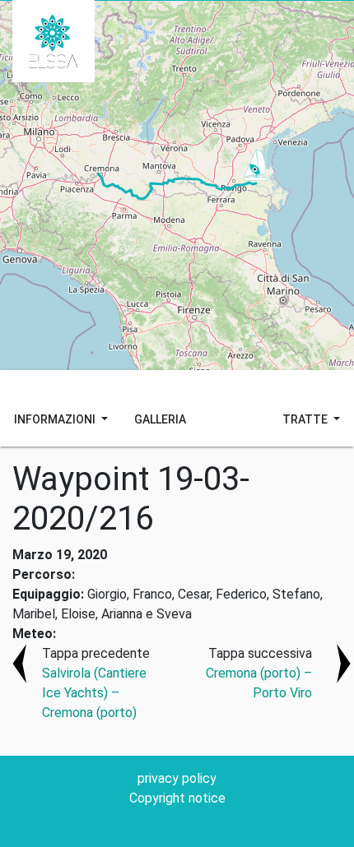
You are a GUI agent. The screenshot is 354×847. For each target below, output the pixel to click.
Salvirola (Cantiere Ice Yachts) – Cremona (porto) (94, 692)
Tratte (306, 419)
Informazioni (56, 419)
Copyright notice (177, 798)
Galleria (160, 419)
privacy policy (177, 778)
